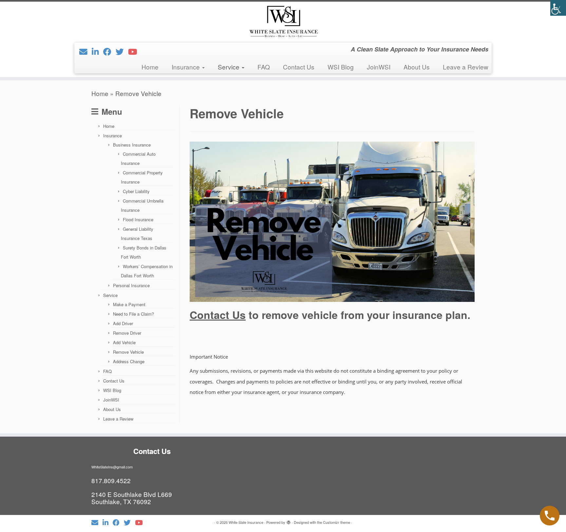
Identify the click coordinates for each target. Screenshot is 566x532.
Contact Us (298, 66)
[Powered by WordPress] (288, 521)
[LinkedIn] (97, 51)
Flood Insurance (138, 219)
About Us (417, 66)
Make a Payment (129, 304)
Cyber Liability (136, 191)
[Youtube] (135, 51)
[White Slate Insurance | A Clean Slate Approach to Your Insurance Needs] (283, 21)
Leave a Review (465, 66)
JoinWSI (378, 66)
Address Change (128, 361)
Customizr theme (336, 522)
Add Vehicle (124, 342)
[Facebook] (109, 51)
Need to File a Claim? (133, 314)
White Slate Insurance (246, 522)
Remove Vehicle (128, 352)
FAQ (263, 66)
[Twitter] (122, 51)
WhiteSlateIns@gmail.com (112, 466)
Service (229, 66)
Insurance (186, 66)
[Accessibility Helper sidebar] (558, 8)
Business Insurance (132, 145)
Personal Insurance (131, 285)
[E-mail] (85, 51)
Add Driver (123, 323)
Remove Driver (127, 333)
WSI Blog (341, 66)
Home (150, 66)
